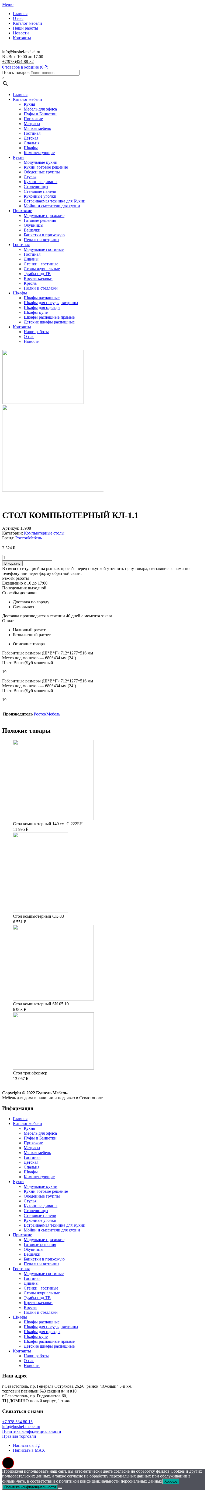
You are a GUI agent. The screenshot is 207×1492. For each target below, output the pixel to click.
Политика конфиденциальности (31, 1431)
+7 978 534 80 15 (17, 1421)
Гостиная (32, 133)
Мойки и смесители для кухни (52, 206)
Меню (7, 4)
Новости (21, 33)
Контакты (22, 37)
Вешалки (32, 230)
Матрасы (32, 123)
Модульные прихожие (44, 215)
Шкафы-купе (36, 312)
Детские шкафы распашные (49, 322)
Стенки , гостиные (41, 264)
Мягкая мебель (37, 128)
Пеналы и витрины (41, 239)
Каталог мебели (27, 23)
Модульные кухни (40, 162)
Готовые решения (40, 220)
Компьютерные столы (44, 533)
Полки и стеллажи (41, 288)
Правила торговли (19, 1436)
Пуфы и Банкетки (40, 114)
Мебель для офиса (40, 109)
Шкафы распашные (42, 297)
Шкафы (31, 147)
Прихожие (33, 118)
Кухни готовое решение (46, 167)
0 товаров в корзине (20, 67)
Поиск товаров (16, 72)
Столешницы (36, 186)
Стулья (30, 177)
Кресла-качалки (38, 278)
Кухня (29, 104)
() (44, 67)
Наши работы (25, 28)
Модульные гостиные (44, 249)
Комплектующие (39, 152)
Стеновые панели (40, 191)
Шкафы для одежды (42, 307)
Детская (31, 138)
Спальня (31, 143)
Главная (20, 13)
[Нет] (60, 1488)
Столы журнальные (42, 268)
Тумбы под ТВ (37, 273)
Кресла (30, 283)
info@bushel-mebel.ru (21, 1426)
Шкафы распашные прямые (49, 317)
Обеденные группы (42, 172)
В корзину (12, 563)
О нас (18, 18)
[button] (8, 1463)
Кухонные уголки (40, 196)
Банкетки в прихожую (44, 235)
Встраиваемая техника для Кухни (54, 201)
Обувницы (33, 225)
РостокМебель (28, 538)
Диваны (31, 259)
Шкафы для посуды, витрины (51, 302)
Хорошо (170, 1481)
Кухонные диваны (40, 181)
